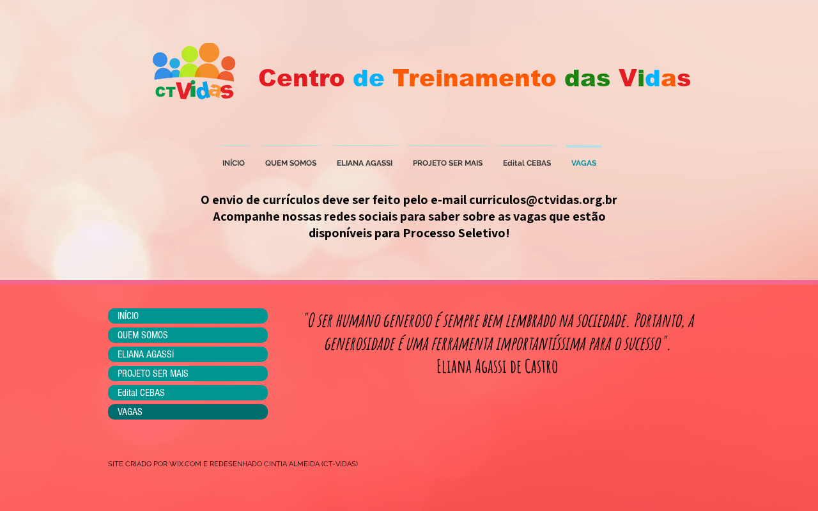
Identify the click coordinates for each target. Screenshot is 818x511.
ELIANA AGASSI (146, 354)
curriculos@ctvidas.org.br (543, 199)
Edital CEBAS (141, 392)
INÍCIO (128, 316)
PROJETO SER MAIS (153, 373)
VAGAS (130, 412)
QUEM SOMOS (143, 335)
